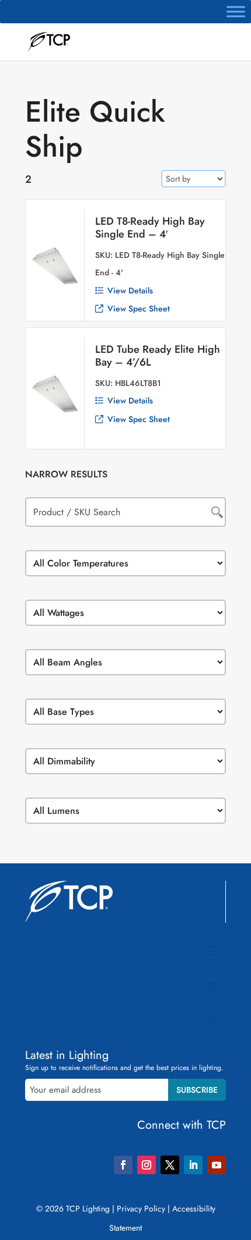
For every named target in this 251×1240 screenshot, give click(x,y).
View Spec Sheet (138, 308)
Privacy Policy (141, 1208)
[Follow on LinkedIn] (193, 1165)
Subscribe (197, 1090)
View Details (130, 290)
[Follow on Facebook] (123, 1165)
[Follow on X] (170, 1165)
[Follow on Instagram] (146, 1165)
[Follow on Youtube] (216, 1165)
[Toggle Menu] (235, 11)
